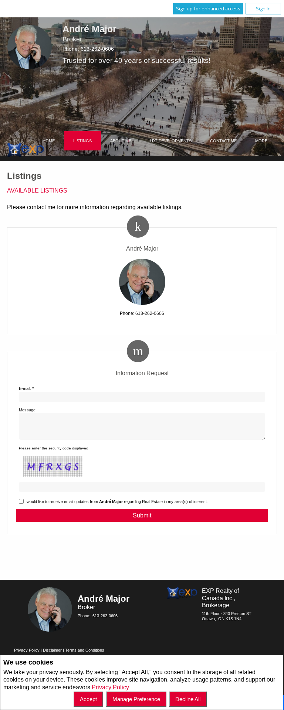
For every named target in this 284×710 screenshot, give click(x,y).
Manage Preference (136, 699)
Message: (28, 410)
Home (49, 141)
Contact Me (223, 141)
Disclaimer (52, 650)
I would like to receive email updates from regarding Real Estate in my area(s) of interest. (116, 501)
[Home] (25, 151)
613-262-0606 (97, 49)
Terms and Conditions (84, 650)
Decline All (187, 699)
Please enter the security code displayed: (54, 448)
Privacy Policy (110, 687)
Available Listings (37, 190)
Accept (88, 699)
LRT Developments (171, 141)
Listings (82, 141)
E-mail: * (26, 388)
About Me (120, 141)
